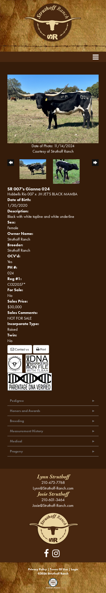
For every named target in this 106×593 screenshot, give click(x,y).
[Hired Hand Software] (53, 585)
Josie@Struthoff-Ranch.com (53, 505)
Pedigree (17, 400)
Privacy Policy (37, 569)
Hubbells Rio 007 (20, 194)
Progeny (16, 451)
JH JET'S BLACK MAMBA (57, 194)
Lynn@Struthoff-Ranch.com (53, 488)
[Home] (53, 528)
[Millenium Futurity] (16, 363)
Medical (16, 441)
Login (74, 569)
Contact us (21, 349)
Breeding (17, 421)
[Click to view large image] (53, 108)
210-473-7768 (53, 482)
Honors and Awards (25, 411)
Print (42, 349)
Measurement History (26, 431)
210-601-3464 (53, 499)
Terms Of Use (59, 569)
